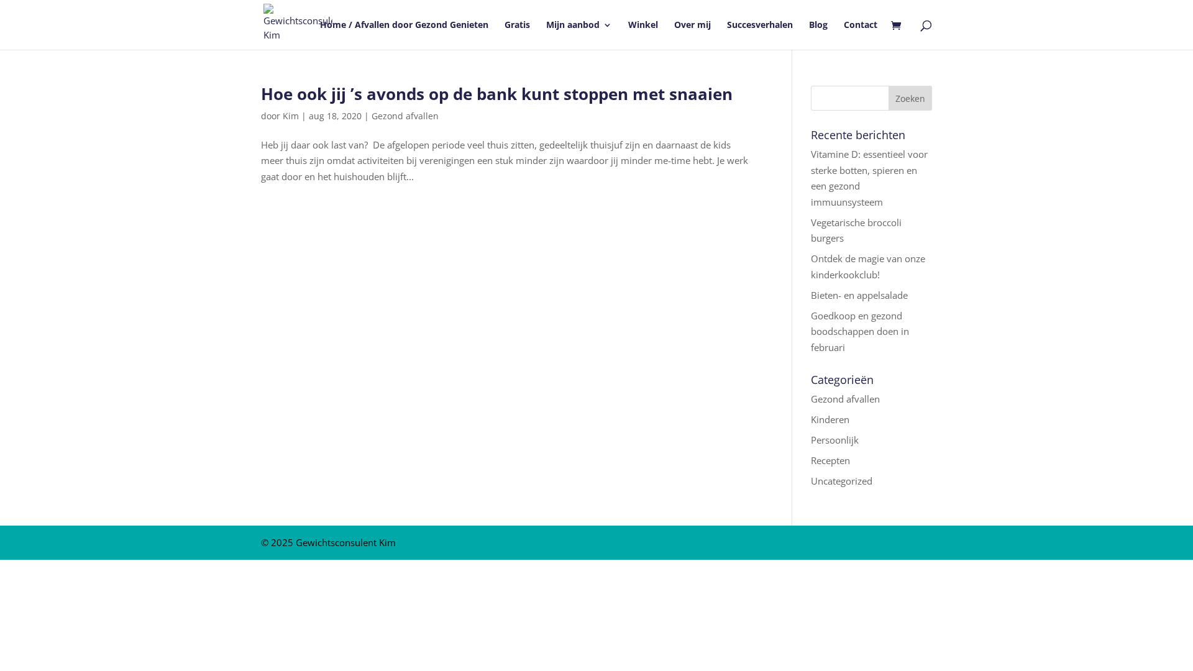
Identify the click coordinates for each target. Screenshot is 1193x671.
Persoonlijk (835, 440)
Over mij (692, 25)
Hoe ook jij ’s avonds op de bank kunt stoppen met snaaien (497, 94)
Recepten (830, 460)
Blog (818, 25)
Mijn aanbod (573, 25)
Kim (291, 116)
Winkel (643, 25)
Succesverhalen (760, 25)
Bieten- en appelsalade (859, 295)
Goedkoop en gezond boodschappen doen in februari (860, 331)
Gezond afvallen (405, 116)
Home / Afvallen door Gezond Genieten (404, 25)
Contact (860, 25)
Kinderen (830, 419)
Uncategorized (841, 481)
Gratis (517, 25)
